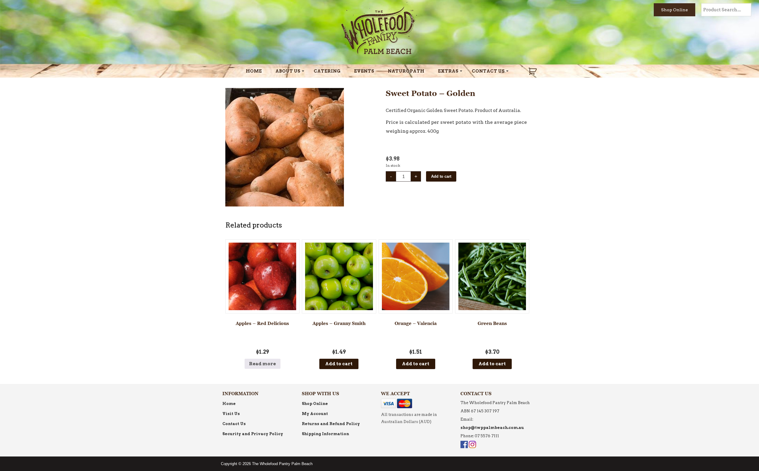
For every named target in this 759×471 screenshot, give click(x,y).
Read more (262, 363)
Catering (327, 71)
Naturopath (406, 71)
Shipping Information (325, 434)
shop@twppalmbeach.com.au (492, 427)
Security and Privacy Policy (252, 434)
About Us (287, 71)
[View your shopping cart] (533, 71)
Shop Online (674, 9)
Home (254, 71)
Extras (448, 71)
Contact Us (488, 71)
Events (364, 71)
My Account (315, 413)
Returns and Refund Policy (331, 424)
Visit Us (231, 413)
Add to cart (441, 176)
